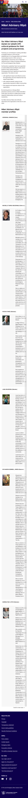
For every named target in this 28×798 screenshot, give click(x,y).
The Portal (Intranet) (7, 771)
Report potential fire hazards (9, 765)
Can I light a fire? (6, 759)
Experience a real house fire (9, 768)
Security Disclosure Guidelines (9, 731)
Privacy (3, 719)
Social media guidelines (8, 728)
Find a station (5, 739)
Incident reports (5, 742)
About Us (8, 21)
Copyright (4, 722)
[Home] (4, 2)
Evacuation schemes (7, 748)
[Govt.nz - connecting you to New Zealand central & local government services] (14, 793)
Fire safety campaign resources (9, 751)
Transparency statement (8, 725)
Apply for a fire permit (8, 762)
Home (3, 21)
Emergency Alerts (6, 745)
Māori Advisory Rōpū (16, 21)
